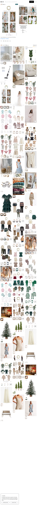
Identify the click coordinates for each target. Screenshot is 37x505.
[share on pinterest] (6, 41)
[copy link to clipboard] (10, 41)
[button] (36, 2)
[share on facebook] (4, 41)
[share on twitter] (8, 41)
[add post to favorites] (16, 35)
